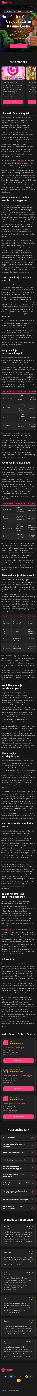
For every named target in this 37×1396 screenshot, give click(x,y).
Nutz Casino (20, 161)
